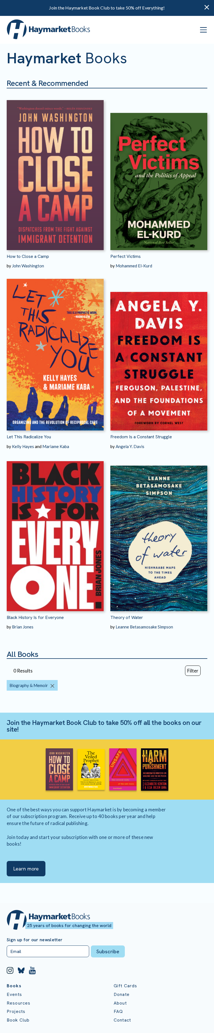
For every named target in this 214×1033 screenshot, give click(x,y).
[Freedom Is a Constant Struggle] (158, 349)
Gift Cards (125, 986)
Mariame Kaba (55, 446)
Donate (122, 994)
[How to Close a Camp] (55, 169)
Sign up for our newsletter (34, 940)
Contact (122, 1020)
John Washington (28, 265)
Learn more (26, 868)
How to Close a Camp (28, 256)
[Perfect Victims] (158, 169)
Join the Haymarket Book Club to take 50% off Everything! (107, 7)
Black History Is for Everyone (35, 617)
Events (14, 994)
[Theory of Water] (158, 530)
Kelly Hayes (23, 446)
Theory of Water (126, 617)
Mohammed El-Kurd (134, 265)
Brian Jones (22, 626)
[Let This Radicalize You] (55, 349)
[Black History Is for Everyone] (55, 530)
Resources (18, 1003)
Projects (16, 1011)
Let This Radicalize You (29, 437)
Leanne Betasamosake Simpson (144, 626)
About (120, 1003)
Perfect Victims (125, 256)
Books (14, 986)
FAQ (118, 1011)
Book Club (18, 1020)
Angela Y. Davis (130, 446)
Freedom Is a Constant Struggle (141, 437)
